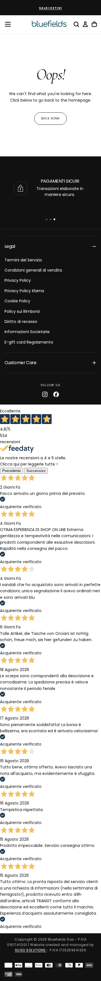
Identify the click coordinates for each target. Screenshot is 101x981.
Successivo (35, 471)
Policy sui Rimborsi (22, 311)
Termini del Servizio (23, 260)
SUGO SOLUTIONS (31, 950)
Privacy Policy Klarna (24, 291)
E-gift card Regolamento (28, 342)
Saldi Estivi (50, 8)
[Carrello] (94, 24)
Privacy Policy (17, 280)
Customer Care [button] (20, 362)
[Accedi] (85, 24)
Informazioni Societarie (27, 332)
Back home (50, 118)
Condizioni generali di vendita (33, 270)
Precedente (11, 471)
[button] (7, 24)
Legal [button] (9, 246)
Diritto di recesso (20, 321)
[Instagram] (45, 394)
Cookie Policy (17, 301)
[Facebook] (56, 394)
